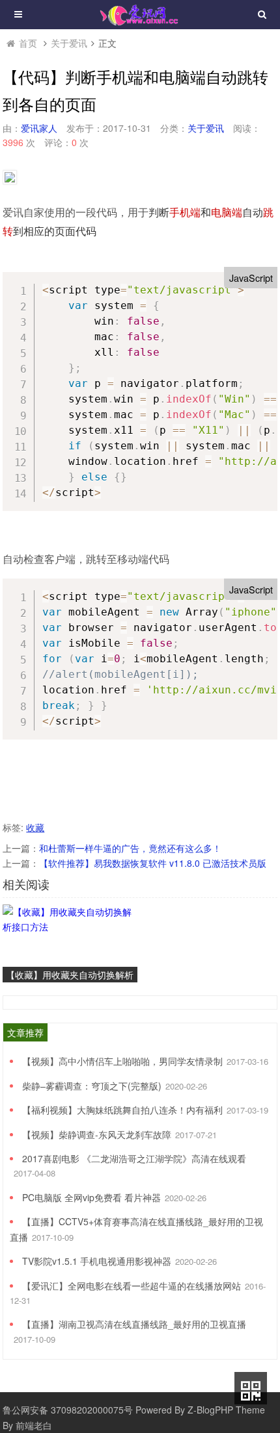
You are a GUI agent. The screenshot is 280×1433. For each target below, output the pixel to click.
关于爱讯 (69, 42)
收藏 (35, 827)
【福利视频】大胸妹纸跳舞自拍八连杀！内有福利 (122, 1109)
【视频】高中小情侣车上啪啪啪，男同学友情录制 (122, 1060)
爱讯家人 (39, 127)
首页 (28, 42)
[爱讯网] (140, 13)
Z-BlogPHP (210, 1409)
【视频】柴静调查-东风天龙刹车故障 (96, 1134)
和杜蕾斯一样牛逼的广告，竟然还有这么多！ (130, 847)
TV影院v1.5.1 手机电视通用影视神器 (96, 1260)
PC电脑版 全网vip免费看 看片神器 (91, 1197)
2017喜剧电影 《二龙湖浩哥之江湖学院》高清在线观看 (134, 1158)
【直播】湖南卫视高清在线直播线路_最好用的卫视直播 (134, 1323)
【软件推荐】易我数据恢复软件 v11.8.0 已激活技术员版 (152, 862)
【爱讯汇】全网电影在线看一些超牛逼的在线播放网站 (131, 1285)
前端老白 (34, 1425)
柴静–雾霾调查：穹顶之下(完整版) (91, 1085)
